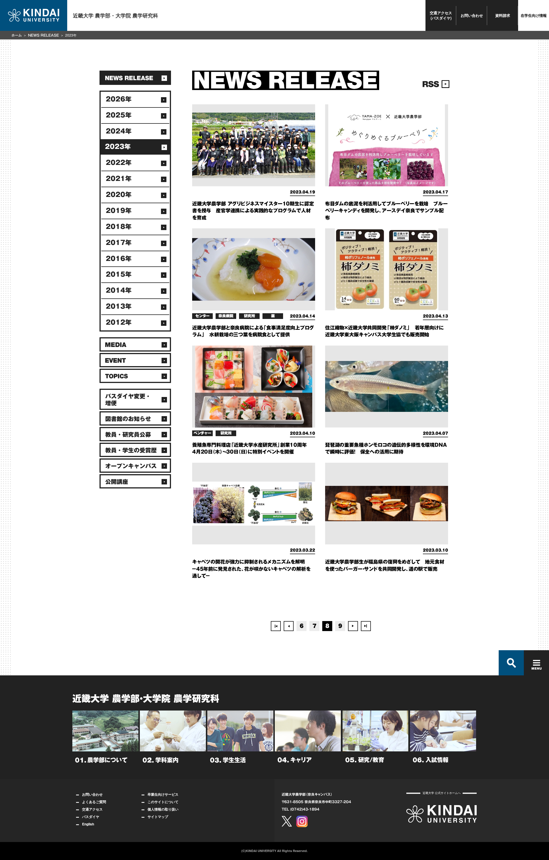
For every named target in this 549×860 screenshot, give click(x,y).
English (88, 824)
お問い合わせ (472, 15)
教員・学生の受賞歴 (131, 450)
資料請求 (502, 15)
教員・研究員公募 (128, 434)
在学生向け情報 (534, 15)
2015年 (119, 274)
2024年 (119, 131)
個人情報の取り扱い (163, 809)
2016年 (119, 259)
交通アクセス (92, 809)
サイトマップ (158, 816)
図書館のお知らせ (128, 419)
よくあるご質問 (94, 801)
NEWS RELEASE (43, 35)
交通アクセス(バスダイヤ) (441, 15)
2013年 (119, 306)
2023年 (118, 146)
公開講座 (116, 481)
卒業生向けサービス (163, 794)
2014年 (119, 290)
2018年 (119, 227)
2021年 (119, 178)
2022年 (119, 162)
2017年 (119, 243)
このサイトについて (163, 801)
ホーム (16, 35)
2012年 (119, 322)
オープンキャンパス (131, 466)
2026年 (119, 99)
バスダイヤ (90, 816)
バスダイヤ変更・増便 (128, 399)
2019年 (119, 210)
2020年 (119, 194)
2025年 (119, 115)
